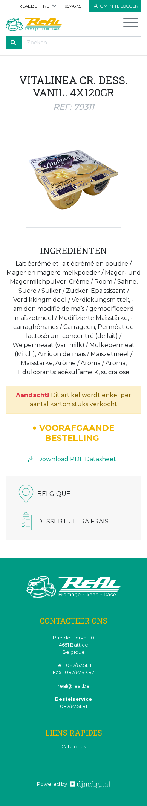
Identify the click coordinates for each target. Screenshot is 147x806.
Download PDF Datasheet (76, 459)
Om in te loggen (118, 6)
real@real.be (74, 686)
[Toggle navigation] (130, 24)
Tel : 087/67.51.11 (73, 665)
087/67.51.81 (73, 706)
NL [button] (46, 6)
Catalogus (73, 746)
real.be (28, 6)
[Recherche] (14, 42)
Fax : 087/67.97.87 (73, 672)
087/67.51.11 (75, 6)
